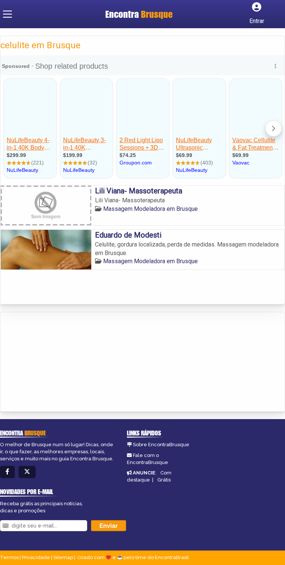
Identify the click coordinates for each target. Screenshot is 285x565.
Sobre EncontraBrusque (161, 444)
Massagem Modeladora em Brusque (150, 208)
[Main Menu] (7, 14)
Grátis (164, 480)
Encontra (139, 14)
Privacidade (36, 557)
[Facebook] (7, 472)
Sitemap (63, 557)
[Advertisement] (56, 362)
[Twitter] (27, 472)
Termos (9, 557)
